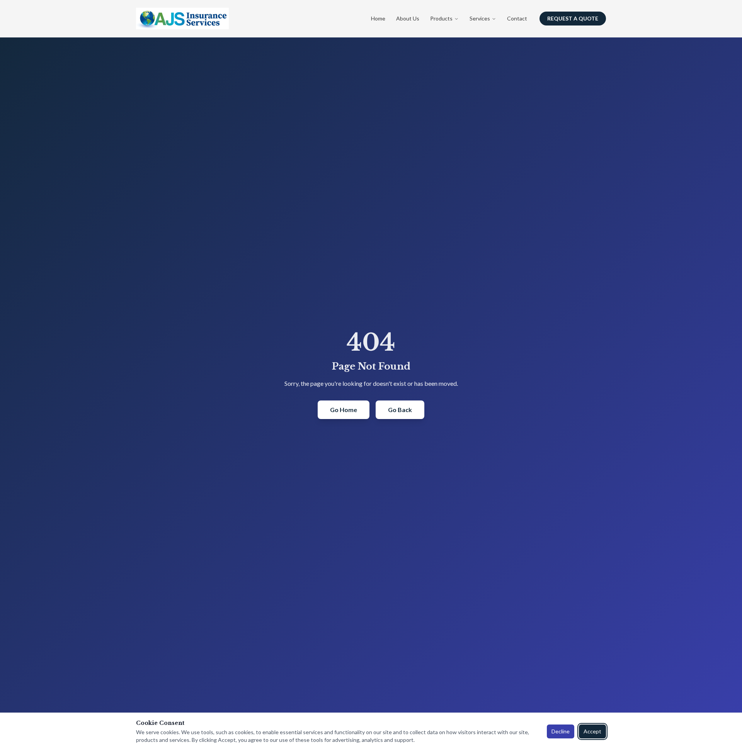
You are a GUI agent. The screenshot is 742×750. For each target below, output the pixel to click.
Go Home (343, 409)
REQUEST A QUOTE (572, 18)
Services (480, 18)
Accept (592, 731)
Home (378, 18)
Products (441, 18)
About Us (407, 18)
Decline (560, 731)
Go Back (400, 409)
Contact (517, 18)
